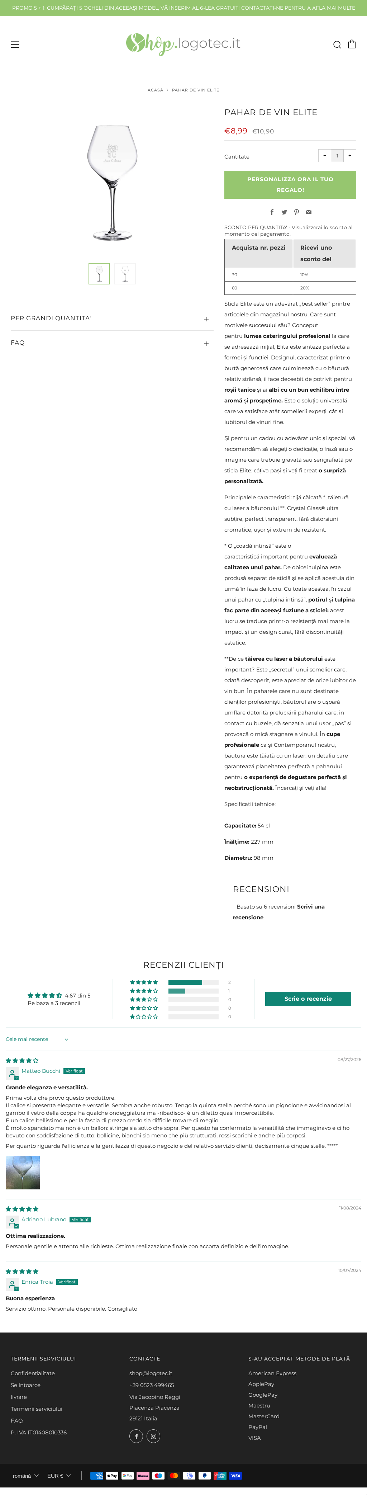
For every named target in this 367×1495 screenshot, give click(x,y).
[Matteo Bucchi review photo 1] (23, 1172)
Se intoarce (25, 1385)
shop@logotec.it (150, 1373)
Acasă (155, 90)
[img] (22, 1060)
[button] (99, 273)
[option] (112, 180)
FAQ (17, 1420)
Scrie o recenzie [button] (308, 998)
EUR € (55, 1476)
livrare (19, 1396)
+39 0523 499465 (151, 1385)
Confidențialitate (33, 1373)
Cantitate (236, 156)
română (22, 1476)
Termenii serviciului (36, 1408)
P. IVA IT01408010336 (39, 1432)
